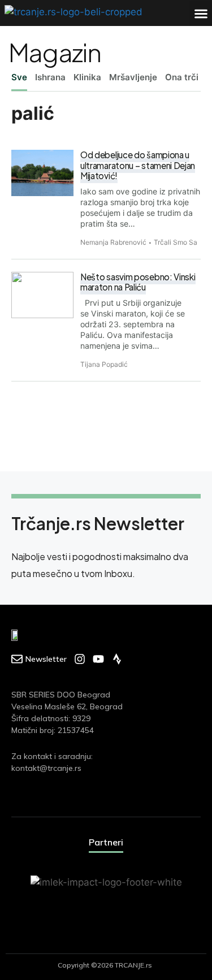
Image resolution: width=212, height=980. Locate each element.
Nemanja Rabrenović (113, 242)
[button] (200, 13)
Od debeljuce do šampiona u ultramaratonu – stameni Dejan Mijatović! (137, 165)
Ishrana (50, 77)
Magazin (54, 52)
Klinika (87, 77)
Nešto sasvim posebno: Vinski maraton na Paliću (138, 282)
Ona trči (181, 77)
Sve (19, 77)
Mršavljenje (133, 77)
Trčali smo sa (175, 242)
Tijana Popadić (104, 364)
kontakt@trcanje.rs (46, 768)
